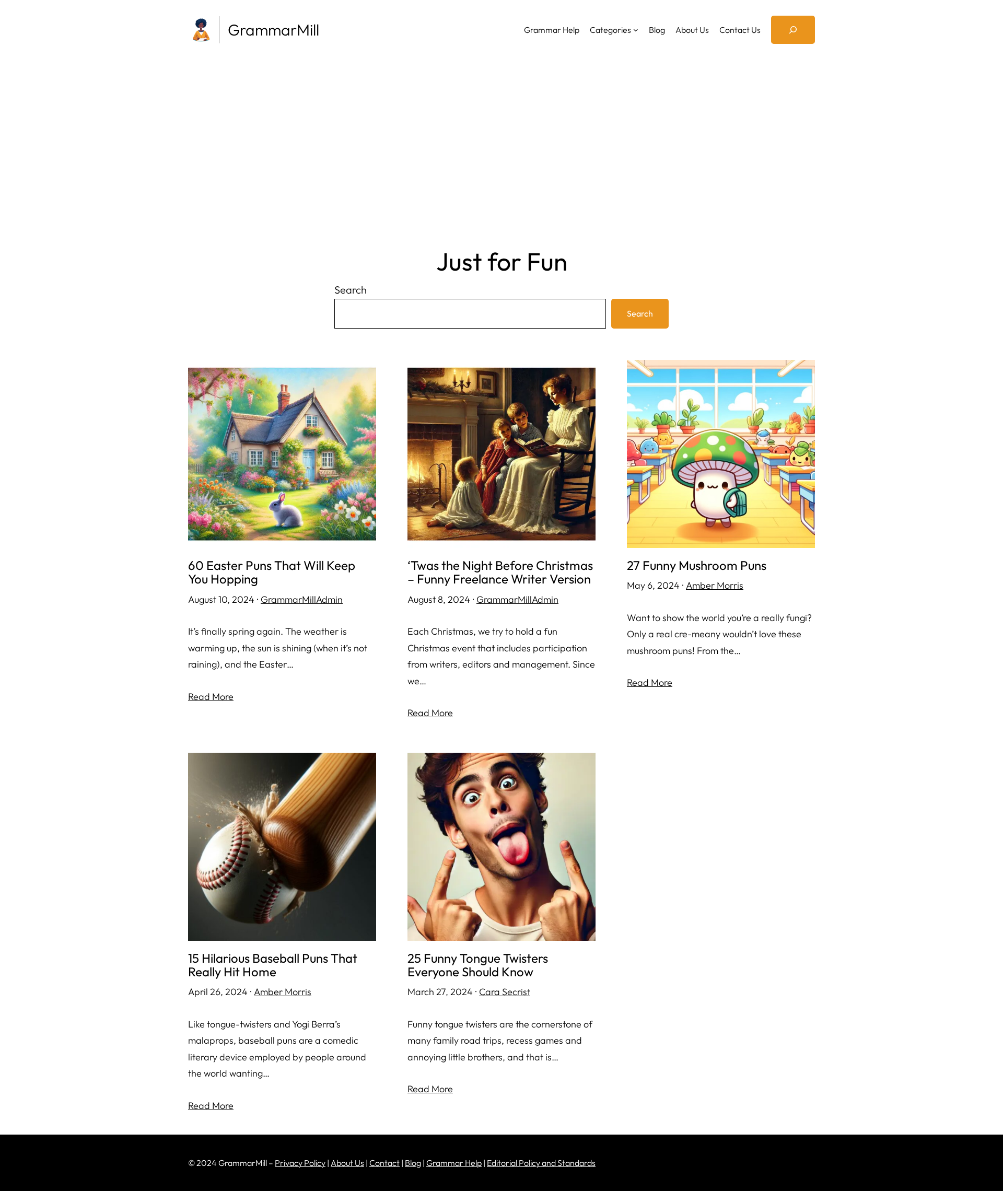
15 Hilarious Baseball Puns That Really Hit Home (272, 965)
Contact (384, 1163)
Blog (413, 1163)
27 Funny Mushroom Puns (696, 565)
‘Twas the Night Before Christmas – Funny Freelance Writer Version (500, 572)
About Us (347, 1163)
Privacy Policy (300, 1163)
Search (350, 289)
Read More (211, 697)
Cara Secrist (504, 992)
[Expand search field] (793, 30)
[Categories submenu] (635, 29)
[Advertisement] (501, 148)
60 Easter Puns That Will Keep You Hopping (271, 572)
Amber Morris (714, 585)
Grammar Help (454, 1163)
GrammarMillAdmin (302, 599)
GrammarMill (273, 30)
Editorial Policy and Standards (541, 1163)
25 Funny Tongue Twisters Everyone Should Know (477, 965)
